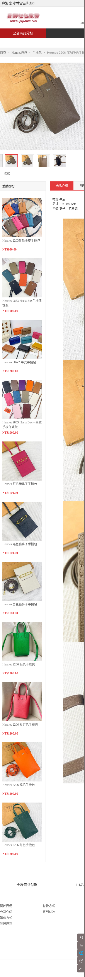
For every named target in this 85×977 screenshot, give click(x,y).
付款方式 (49, 905)
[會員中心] (81, 937)
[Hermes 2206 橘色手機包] (22, 761)
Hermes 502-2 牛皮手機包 (19, 362)
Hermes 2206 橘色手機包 (18, 784)
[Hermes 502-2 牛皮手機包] (22, 339)
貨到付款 (49, 912)
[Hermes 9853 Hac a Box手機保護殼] (22, 277)
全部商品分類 (23, 33)
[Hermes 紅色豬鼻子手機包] (22, 460)
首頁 (16, 43)
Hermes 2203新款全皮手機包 (21, 240)
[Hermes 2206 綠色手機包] (22, 641)
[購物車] (81, 945)
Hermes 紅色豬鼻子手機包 (19, 484)
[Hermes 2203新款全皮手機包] (22, 217)
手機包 (37, 52)
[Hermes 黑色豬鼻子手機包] (22, 521)
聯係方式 (6, 917)
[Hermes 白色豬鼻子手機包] (22, 581)
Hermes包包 (19, 52)
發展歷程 (6, 923)
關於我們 (6, 905)
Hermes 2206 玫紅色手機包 (20, 724)
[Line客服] (81, 961)
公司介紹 (6, 912)
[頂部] (81, 968)
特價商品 (44, 43)
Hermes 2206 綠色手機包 (18, 664)
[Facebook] (81, 953)
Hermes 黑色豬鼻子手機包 (19, 544)
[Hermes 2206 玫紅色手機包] (22, 701)
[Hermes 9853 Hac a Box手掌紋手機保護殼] (22, 399)
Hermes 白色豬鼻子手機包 (19, 604)
